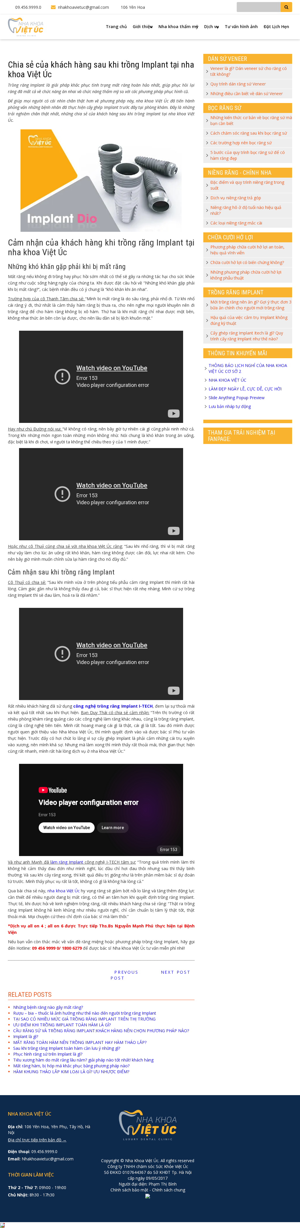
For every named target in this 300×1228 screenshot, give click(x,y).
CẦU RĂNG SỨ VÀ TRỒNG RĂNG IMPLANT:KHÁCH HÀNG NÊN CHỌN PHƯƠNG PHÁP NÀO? (101, 1030)
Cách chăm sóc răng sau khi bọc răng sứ (248, 133)
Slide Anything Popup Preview (237, 397)
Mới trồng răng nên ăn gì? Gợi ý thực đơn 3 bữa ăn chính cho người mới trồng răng (251, 305)
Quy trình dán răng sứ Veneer (238, 84)
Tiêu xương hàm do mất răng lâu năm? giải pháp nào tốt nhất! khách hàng (83, 1060)
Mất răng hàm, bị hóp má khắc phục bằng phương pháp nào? (71, 1066)
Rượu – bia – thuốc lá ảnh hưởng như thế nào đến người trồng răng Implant (84, 1013)
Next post (177, 972)
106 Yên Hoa (133, 7)
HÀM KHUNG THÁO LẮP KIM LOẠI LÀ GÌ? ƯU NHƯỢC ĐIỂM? (71, 1071)
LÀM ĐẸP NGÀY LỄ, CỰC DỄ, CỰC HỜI (245, 389)
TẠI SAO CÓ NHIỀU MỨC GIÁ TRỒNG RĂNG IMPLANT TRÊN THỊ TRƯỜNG (84, 1019)
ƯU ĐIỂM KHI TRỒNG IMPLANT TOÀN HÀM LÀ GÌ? (62, 1025)
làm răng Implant (66, 862)
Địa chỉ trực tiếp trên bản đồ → (37, 1140)
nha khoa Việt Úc (63, 890)
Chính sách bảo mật (129, 1190)
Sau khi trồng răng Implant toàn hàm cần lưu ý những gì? (66, 1048)
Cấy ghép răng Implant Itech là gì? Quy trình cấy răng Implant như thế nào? (246, 336)
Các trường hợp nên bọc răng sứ (241, 142)
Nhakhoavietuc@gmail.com (48, 1159)
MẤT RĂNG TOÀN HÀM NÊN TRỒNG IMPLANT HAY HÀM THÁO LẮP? (79, 1042)
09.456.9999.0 (28, 7)
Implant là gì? (25, 1036)
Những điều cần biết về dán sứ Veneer (246, 93)
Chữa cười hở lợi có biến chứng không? (247, 262)
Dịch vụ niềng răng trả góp (235, 197)
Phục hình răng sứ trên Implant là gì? (47, 1054)
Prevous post (124, 975)
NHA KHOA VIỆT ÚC (227, 380)
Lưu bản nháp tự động (230, 406)
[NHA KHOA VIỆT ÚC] (25, 26)
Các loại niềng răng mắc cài (236, 223)
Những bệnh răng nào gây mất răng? (48, 1007)
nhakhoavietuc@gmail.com (83, 7)
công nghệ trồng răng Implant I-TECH (113, 706)
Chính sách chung (168, 1190)
